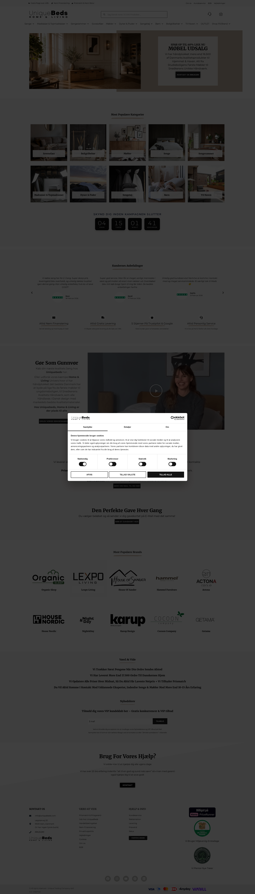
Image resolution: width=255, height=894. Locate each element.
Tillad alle (165, 474)
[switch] (112, 464)
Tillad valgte (127, 474)
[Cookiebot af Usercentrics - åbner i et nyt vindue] (172, 418)
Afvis (89, 474)
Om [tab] (167, 427)
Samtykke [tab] (87, 427)
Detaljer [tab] (127, 427)
